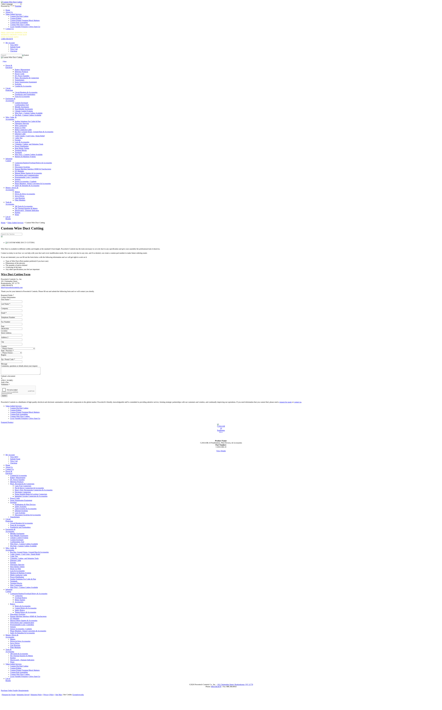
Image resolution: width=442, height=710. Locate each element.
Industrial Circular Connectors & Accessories (31, 496)
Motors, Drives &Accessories (12, 189)
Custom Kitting (15, 18)
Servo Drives (19, 196)
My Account (10, 43)
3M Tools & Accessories (24, 206)
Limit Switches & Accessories (25, 509)
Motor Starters (20, 600)
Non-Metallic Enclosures (24, 109)
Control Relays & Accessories (25, 608)
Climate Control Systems (24, 111)
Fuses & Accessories (22, 96)
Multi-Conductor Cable (23, 130)
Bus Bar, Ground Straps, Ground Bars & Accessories (34, 132)
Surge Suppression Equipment (26, 82)
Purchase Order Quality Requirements (15, 690)
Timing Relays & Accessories (25, 612)
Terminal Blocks (21, 150)
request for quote (285, 402)
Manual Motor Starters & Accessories (28, 173)
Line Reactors (20, 198)
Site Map (58, 695)
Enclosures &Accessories (10, 100)
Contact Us (10, 29)
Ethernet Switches (21, 511)
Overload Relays (21, 598)
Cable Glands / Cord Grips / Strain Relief (30, 136)
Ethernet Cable (20, 134)
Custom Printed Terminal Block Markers (25, 20)
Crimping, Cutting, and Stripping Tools (29, 144)
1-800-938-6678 (7, 39)
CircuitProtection (9, 89)
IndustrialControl (9, 160)
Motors (17, 192)
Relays (17, 165)
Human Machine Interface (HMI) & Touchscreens (33, 169)
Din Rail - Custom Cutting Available (28, 115)
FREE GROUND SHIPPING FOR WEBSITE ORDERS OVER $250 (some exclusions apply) (14, 35)
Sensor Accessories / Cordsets (25, 181)
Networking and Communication (27, 175)
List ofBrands (8, 218)
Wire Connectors (21, 125)
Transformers (19, 80)
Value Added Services (14, 14)
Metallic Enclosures (22, 107)
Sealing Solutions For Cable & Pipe (28, 121)
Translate (18, 6)
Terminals (18, 152)
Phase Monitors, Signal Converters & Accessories (33, 183)
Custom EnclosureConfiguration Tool (22, 104)
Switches (18, 84)
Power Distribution (22, 146)
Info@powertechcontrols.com (12, 287)
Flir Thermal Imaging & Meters (26, 208)
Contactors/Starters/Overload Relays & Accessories (33, 163)
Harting (17, 212)
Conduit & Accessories (23, 86)
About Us (9, 12)
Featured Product (7, 422)
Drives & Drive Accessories (25, 194)
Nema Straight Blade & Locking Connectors (31, 494)
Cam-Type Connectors (23, 486)
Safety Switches (20, 507)
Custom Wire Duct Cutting (20, 25)
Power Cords (19, 74)
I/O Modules (19, 171)
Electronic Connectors (23, 492)
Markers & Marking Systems (25, 157)
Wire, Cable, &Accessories (11, 118)
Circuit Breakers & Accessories (26, 92)
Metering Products (21, 72)
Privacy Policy (49, 695)
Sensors (17, 179)
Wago (17, 215)
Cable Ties (18, 138)
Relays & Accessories (23, 606)
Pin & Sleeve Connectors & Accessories (29, 488)
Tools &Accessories (10, 203)
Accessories (19, 602)
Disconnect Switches (22, 167)
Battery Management (22, 70)
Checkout (13, 51)
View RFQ (14, 45)
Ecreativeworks (78, 695)
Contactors (19, 596)
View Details (221, 451)
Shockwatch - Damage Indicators (27, 210)
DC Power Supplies (22, 76)
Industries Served (23, 695)
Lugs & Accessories (22, 142)
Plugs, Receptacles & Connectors (27, 78)
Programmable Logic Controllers (27, 177)
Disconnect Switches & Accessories (28, 515)
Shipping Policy (36, 695)
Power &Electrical (9, 66)
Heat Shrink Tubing (22, 148)
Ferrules (18, 140)
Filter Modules (20, 200)
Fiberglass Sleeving (22, 123)
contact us (297, 402)
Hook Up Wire (20, 128)
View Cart (14, 49)
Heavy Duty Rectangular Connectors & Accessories (33, 490)
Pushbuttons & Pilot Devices (25, 504)
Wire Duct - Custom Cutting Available (28, 113)
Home (8, 10)
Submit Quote (15, 47)
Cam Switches (20, 513)
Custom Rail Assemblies (19, 22)
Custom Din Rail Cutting (19, 16)
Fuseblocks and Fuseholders (25, 94)
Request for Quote (9, 695)
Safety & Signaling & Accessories (27, 186)
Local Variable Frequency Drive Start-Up (25, 27)
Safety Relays (20, 610)
